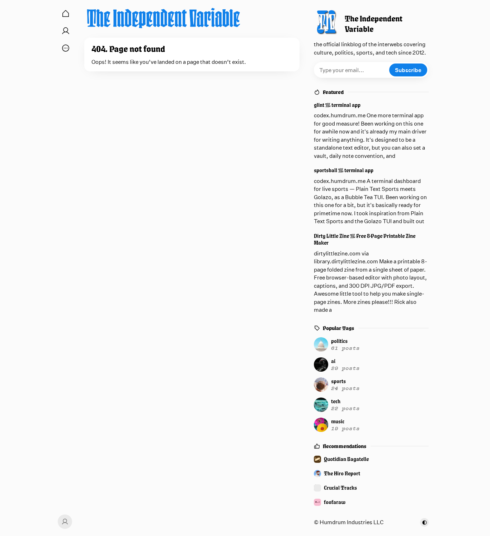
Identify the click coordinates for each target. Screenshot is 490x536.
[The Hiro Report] (371, 473)
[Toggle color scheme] (424, 522)
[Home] (66, 14)
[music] (370, 425)
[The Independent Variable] (163, 18)
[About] (66, 31)
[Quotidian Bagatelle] (371, 459)
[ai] (370, 364)
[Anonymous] (64, 521)
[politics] (370, 344)
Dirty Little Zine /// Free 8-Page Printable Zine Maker (364, 239)
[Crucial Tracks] (371, 488)
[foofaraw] (371, 502)
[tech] (370, 405)
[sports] (370, 385)
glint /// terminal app (337, 105)
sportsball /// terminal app (343, 170)
